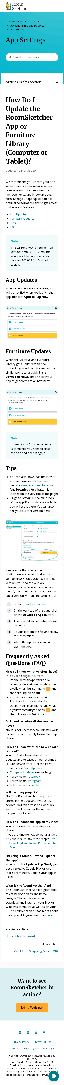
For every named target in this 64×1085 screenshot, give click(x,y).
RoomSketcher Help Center (22, 21)
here (49, 915)
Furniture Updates (22, 219)
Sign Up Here (33, 768)
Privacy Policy (20, 1042)
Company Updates (22, 772)
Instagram (34, 781)
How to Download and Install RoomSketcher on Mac (32, 843)
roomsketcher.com (34, 604)
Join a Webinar (32, 1007)
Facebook (33, 777)
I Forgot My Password (20, 936)
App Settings (18, 29)
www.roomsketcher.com (37, 485)
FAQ (12, 227)
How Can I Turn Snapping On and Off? (32, 951)
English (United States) (38, 1048)
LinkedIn (33, 785)
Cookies (13, 1048)
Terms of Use (43, 1042)
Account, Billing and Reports (27, 25)
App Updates (18, 214)
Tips (13, 223)
